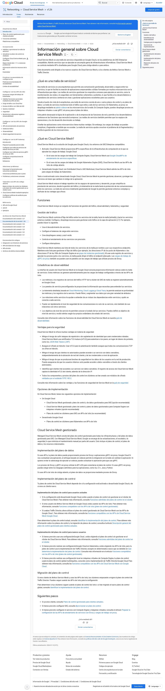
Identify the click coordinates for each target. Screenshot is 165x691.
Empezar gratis (154, 10)
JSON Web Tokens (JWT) (60, 342)
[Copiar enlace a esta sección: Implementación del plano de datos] (76, 450)
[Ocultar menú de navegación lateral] (27, 687)
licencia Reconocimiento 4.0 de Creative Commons (102, 636)
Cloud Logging (89, 291)
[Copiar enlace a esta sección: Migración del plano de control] (71, 573)
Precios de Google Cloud (41, 662)
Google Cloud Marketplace (42, 666)
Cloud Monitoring (76, 291)
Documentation (49, 44)
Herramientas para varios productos (66, 3)
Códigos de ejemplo (106, 666)
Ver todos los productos (41, 659)
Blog (133, 659)
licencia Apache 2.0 (50, 639)
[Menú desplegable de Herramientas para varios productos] (83, 2)
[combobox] (108, 3)
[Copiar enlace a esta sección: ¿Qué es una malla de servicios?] (78, 81)
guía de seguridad (121, 383)
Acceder (159, 3)
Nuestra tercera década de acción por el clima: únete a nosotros (56, 686)
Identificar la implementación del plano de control (97, 520)
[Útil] (128, 43)
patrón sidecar (61, 107)
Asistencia (29, 14)
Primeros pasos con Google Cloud (111, 662)
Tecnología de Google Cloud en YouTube (146, 673)
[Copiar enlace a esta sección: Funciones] (52, 200)
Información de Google (41, 681)
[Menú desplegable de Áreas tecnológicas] (47, 2)
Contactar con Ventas (40, 670)
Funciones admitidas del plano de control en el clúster (111, 500)
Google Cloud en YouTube (141, 670)
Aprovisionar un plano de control (88, 606)
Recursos (40, 14)
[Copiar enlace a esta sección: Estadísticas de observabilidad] (71, 265)
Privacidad (54, 681)
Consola (128, 3)
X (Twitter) (136, 666)
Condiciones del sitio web (69, 681)
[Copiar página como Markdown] (72, 55)
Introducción (7, 14)
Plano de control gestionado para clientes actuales (83, 602)
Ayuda (68, 662)
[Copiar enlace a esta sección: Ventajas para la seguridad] (67, 327)
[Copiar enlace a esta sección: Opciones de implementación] (70, 389)
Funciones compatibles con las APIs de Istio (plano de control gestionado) (88, 506)
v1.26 (49, 9)
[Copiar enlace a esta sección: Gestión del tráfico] (59, 212)
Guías (18, 14)
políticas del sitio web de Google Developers (100, 639)
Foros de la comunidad (74, 659)
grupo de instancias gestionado (91, 253)
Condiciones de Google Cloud (90, 681)
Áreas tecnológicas (37, 3)
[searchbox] (15, 21)
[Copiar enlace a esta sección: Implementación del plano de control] (77, 479)
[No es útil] (131, 43)
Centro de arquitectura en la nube (111, 670)
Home (39, 44)
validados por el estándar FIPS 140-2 (56, 378)
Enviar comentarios (123, 50)
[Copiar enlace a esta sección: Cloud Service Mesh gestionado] (79, 430)
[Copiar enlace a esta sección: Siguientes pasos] (60, 596)
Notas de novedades (73, 666)
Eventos (135, 662)
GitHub (101, 659)
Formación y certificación (108, 673)
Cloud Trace (101, 291)
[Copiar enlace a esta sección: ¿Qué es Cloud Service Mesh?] (76, 139)
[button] (14, 35)
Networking (13, 9)
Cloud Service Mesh (33, 9)
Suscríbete (138, 686)
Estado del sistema (72, 670)
